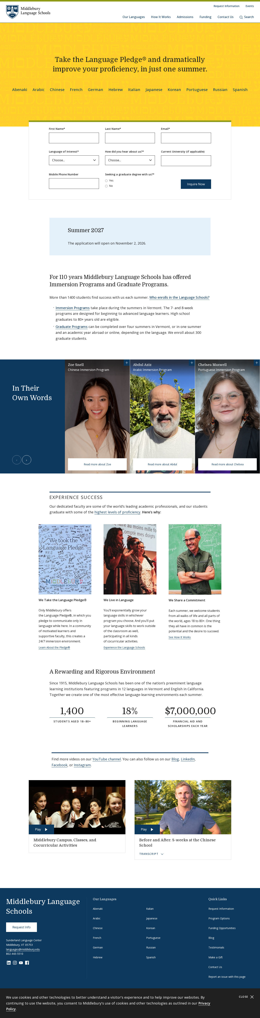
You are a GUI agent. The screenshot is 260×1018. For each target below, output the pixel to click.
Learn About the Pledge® (54, 647)
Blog (175, 759)
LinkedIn (188, 759)
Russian (220, 89)
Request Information (226, 6)
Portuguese (197, 89)
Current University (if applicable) (182, 151)
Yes (111, 180)
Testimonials (216, 947)
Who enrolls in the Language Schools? (179, 297)
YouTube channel (107, 759)
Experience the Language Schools (124, 647)
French (76, 89)
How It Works (161, 17)
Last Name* (113, 129)
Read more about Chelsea (227, 464)
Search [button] (249, 17)
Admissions (185, 17)
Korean (174, 89)
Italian (134, 89)
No (111, 186)
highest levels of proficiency (117, 512)
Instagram (82, 765)
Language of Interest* (64, 151)
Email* (165, 129)
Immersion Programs (73, 308)
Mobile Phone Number (63, 174)
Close (244, 996)
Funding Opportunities (222, 928)
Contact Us (226, 17)
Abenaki (19, 89)
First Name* (57, 129)
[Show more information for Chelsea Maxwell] (257, 362)
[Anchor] (173, 284)
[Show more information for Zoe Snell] (127, 362)
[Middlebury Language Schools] (28, 12)
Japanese (154, 89)
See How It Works (180, 637)
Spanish (240, 89)
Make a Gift (215, 957)
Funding (205, 17)
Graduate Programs (72, 326)
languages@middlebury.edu (23, 949)
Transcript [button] (149, 854)
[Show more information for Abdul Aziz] (192, 362)
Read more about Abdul (162, 464)
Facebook (59, 765)
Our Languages (134, 17)
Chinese (57, 89)
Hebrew (115, 89)
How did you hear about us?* (124, 151)
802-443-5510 (14, 953)
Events (250, 6)
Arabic (39, 89)
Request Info (21, 927)
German (95, 89)
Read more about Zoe (97, 464)
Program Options (219, 918)
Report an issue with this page (227, 976)
